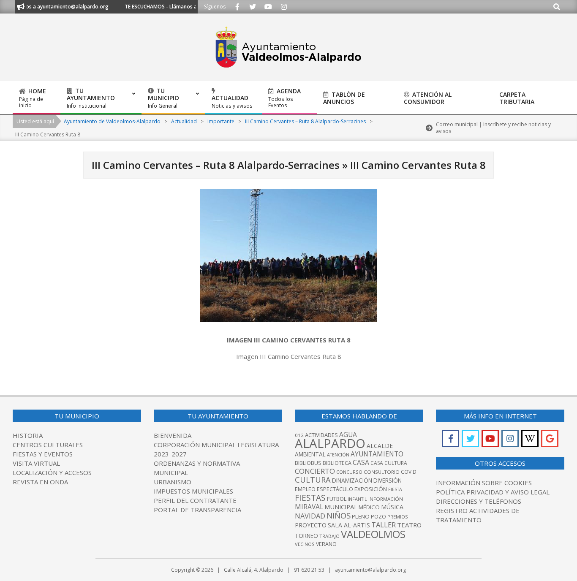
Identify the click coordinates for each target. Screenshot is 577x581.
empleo (305, 489)
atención (338, 454)
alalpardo (330, 443)
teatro (409, 525)
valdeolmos (373, 534)
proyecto (311, 525)
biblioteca (337, 463)
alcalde (380, 446)
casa (361, 462)
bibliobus (308, 463)
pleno (361, 516)
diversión (387, 480)
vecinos (305, 544)
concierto (315, 471)
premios (397, 516)
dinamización (352, 480)
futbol (336, 498)
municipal (340, 506)
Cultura (313, 480)
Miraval (309, 506)
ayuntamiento (377, 454)
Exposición (370, 489)
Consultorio (382, 472)
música (392, 507)
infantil (357, 499)
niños (339, 515)
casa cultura (388, 463)
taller (383, 524)
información (385, 499)
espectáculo (335, 489)
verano (326, 544)
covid (408, 471)
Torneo (306, 536)
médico (369, 507)
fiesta (395, 489)
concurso (349, 472)
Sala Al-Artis (349, 525)
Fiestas (310, 497)
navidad (310, 516)
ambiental (310, 454)
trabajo (329, 536)
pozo (378, 516)
